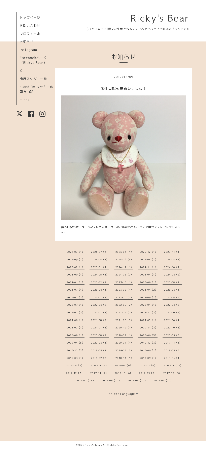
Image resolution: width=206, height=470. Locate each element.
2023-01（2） (100, 297)
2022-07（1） (75, 304)
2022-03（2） (173, 304)
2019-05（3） (173, 350)
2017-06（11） (111, 380)
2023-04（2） (149, 289)
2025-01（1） (100, 267)
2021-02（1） (75, 327)
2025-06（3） (124, 259)
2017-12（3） (75, 373)
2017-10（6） (123, 373)
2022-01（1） (100, 312)
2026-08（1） (75, 252)
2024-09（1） (75, 274)
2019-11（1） (173, 342)
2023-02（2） (75, 297)
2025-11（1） (173, 252)
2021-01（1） (100, 327)
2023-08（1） (173, 282)
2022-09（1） (149, 297)
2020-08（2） (100, 335)
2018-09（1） (149, 358)
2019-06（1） (149, 350)
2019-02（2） (100, 358)
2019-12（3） (149, 342)
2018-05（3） (75, 365)
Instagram (28, 50)
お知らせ (26, 41)
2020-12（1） (124, 327)
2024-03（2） (173, 274)
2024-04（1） (149, 274)
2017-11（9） (99, 373)
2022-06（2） (100, 304)
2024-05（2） (124, 274)
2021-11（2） (149, 312)
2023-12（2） (100, 282)
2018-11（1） (124, 358)
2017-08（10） (173, 373)
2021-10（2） (173, 312)
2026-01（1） (124, 252)
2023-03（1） (173, 289)
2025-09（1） (75, 259)
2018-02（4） (148, 365)
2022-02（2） (75, 312)
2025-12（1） (149, 252)
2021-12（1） (124, 312)
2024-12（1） (124, 267)
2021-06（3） (124, 320)
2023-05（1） (124, 289)
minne (25, 99)
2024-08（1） (100, 274)
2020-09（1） (75, 335)
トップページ (30, 17)
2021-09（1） (75, 320)
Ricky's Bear (160, 18)
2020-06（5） (149, 335)
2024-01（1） (75, 282)
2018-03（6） (123, 365)
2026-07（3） (100, 252)
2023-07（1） (75, 289)
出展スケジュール (33, 79)
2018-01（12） (173, 365)
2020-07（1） (124, 335)
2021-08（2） (100, 320)
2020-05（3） (173, 335)
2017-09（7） (148, 373)
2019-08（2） (124, 350)
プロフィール (30, 33)
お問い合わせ (30, 25)
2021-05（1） (149, 320)
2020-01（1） (124, 342)
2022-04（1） (149, 304)
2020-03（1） (100, 342)
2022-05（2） (124, 304)
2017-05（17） (137, 380)
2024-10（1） (173, 267)
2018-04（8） (99, 365)
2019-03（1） (75, 358)
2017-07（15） (85, 380)
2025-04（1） (173, 259)
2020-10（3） (173, 327)
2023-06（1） (100, 289)
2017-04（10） (163, 380)
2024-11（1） (149, 267)
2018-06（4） (173, 358)
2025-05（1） (149, 259)
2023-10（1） (124, 282)
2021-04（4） (173, 320)
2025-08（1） (100, 259)
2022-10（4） (124, 297)
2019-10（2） (75, 350)
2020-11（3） (149, 327)
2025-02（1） (75, 267)
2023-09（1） (149, 282)
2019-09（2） (100, 350)
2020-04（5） (75, 342)
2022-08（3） (173, 297)
